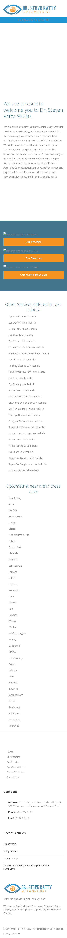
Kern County (15, 498)
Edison (12, 528)
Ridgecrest (14, 713)
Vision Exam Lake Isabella (22, 390)
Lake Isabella (15, 565)
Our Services (33, 258)
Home (9, 751)
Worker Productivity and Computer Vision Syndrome (26, 867)
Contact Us (12, 777)
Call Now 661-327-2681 (33, 20)
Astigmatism (10, 851)
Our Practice (33, 242)
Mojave (13, 651)
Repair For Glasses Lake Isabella (26, 458)
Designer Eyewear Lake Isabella (25, 421)
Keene (12, 701)
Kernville (13, 559)
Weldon (13, 627)
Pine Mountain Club (19, 534)
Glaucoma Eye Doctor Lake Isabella (27, 402)
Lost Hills (13, 584)
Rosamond (14, 719)
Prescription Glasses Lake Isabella (26, 347)
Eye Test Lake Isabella (20, 378)
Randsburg (14, 707)
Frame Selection (15, 772)
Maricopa (14, 590)
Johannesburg (16, 694)
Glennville (14, 553)
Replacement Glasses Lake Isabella (27, 371)
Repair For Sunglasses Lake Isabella (27, 464)
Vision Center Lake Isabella (23, 328)
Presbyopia (9, 843)
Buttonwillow (15, 516)
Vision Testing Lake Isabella (23, 445)
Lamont (13, 571)
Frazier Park (15, 547)
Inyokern (13, 688)
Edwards (13, 682)
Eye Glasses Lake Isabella (22, 341)
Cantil (11, 676)
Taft (11, 608)
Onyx (11, 596)
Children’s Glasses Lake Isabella (25, 396)
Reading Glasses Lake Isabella (24, 365)
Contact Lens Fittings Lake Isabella (27, 433)
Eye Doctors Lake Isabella (22, 322)
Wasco (12, 621)
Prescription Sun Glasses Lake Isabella (29, 353)
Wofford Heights (17, 633)
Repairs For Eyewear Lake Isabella (27, 427)
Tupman (13, 614)
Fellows (13, 541)
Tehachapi (14, 725)
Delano (12, 522)
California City (16, 657)
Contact (35, 67)
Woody (12, 639)
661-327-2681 (24, 811)
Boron (12, 664)
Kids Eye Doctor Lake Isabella (24, 414)
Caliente (13, 670)
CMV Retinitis (10, 858)
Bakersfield (14, 645)
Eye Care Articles (15, 767)
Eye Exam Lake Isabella (21, 451)
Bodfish (13, 510)
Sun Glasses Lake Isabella (22, 359)
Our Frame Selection (33, 274)
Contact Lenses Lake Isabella (24, 470)
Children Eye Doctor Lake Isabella (26, 408)
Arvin (11, 504)
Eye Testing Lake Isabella (22, 384)
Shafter (12, 602)
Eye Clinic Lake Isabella (21, 334)
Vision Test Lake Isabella (21, 439)
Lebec (12, 578)
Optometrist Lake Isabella (22, 316)
